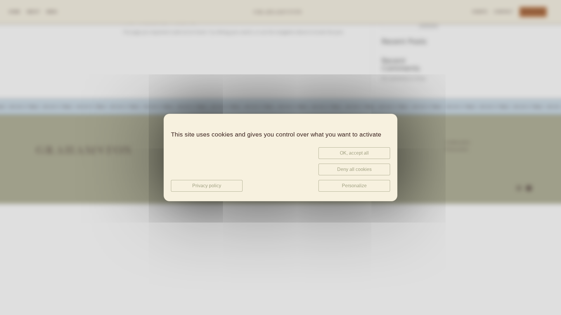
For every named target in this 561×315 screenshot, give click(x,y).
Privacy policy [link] (206, 185)
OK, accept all (354, 152)
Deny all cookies (354, 169)
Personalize (354, 185)
